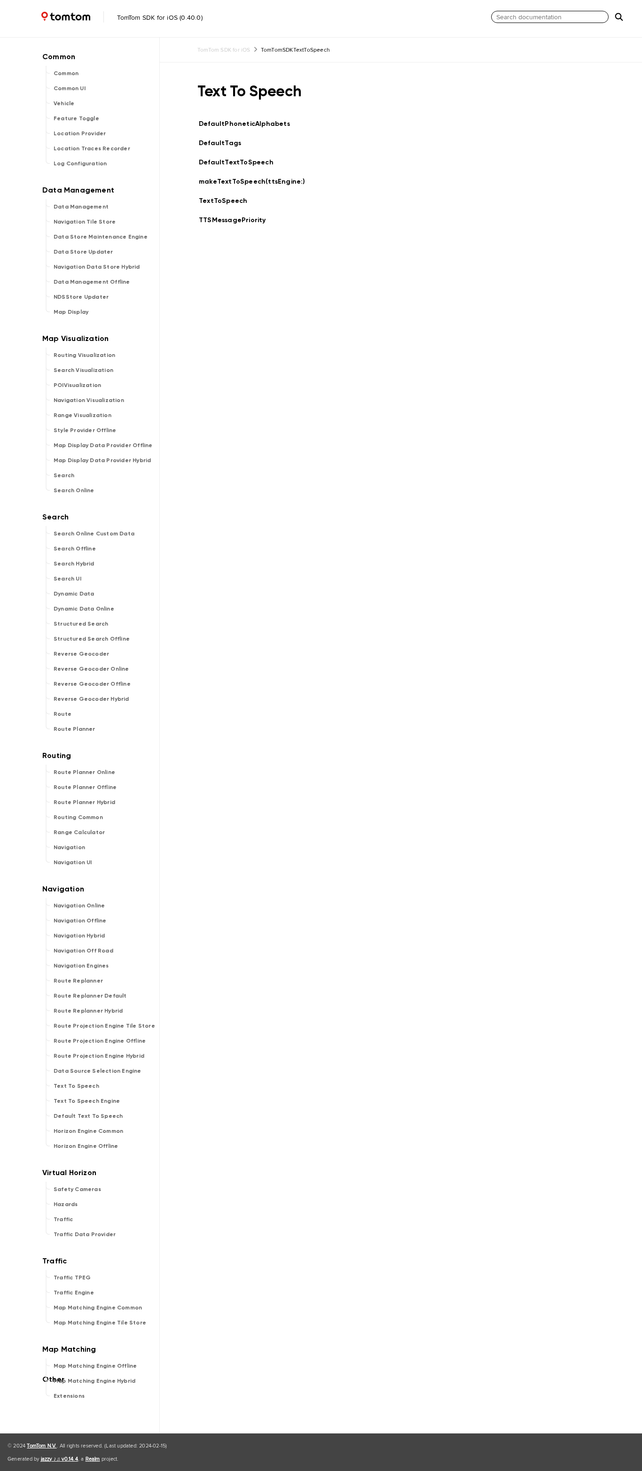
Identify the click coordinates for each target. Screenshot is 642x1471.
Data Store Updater (83, 251)
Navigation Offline (80, 920)
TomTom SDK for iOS (224, 50)
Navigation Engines (81, 965)
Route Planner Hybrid (84, 802)
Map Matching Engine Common (98, 1307)
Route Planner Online (84, 772)
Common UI (70, 88)
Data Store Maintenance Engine (101, 236)
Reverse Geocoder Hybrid (91, 699)
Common (66, 73)
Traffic (63, 1219)
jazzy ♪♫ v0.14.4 (59, 1459)
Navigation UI (73, 862)
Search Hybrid (74, 563)
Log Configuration (80, 163)
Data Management (81, 206)
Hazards (66, 1204)
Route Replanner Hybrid (88, 1010)
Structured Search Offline (92, 638)
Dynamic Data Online (84, 608)
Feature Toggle (76, 118)
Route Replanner (78, 980)
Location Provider (80, 133)
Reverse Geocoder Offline (92, 684)
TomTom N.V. (41, 1445)
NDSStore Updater (81, 297)
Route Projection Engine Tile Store (104, 1025)
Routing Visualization (84, 355)
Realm (93, 1459)
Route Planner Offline (85, 787)
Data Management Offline (92, 282)
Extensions (69, 1396)
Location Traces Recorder (92, 148)
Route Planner (74, 729)
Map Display (71, 312)
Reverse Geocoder (81, 653)
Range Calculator (79, 832)
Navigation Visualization (89, 400)
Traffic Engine (74, 1292)
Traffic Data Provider (85, 1234)
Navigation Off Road (83, 950)
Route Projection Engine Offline (100, 1040)
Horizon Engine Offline (86, 1146)
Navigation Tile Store (85, 221)
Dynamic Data (74, 593)
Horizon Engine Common (88, 1131)
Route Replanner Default (90, 995)
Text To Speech (76, 1086)
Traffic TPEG (72, 1277)
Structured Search (81, 623)
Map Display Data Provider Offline (103, 445)
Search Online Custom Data (94, 533)
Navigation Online (79, 905)
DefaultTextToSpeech (240, 162)
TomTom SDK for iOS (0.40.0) (159, 17)
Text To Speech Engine (87, 1101)
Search (64, 475)
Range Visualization (82, 415)
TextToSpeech (227, 201)
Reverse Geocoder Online (91, 669)
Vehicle (64, 103)
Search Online (74, 490)
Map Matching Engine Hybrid (94, 1381)
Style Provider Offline (85, 430)
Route (62, 714)
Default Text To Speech (88, 1116)
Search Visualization (83, 370)
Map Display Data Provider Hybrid (102, 460)
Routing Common (78, 817)
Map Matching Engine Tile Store (100, 1322)
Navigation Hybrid (79, 935)
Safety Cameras (77, 1189)
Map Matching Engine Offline (95, 1366)
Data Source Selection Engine (97, 1071)
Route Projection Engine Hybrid (99, 1056)
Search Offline (75, 548)
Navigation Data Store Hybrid (97, 266)
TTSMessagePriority (236, 220)
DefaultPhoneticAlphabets (248, 124)
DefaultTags (224, 143)
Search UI (67, 578)
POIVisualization (77, 385)
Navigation (69, 847)
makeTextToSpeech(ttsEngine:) (256, 182)
